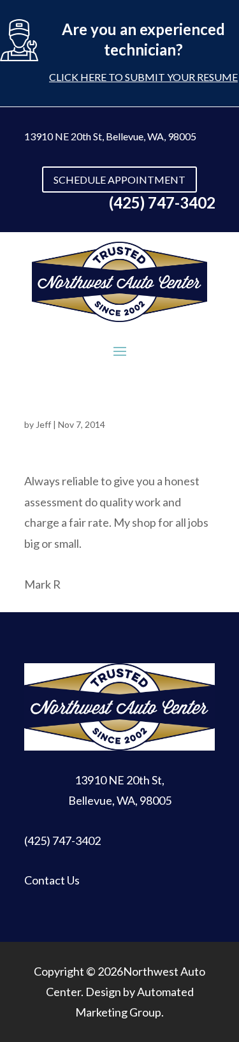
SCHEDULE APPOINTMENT (119, 179)
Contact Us (52, 880)
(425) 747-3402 (62, 840)
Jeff (43, 424)
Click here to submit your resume (143, 77)
